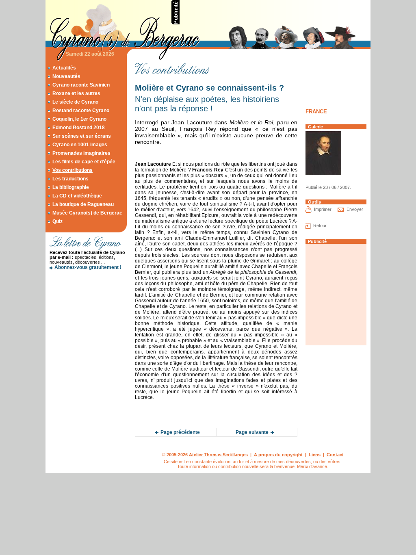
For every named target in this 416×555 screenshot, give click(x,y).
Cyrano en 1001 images (79, 144)
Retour (320, 225)
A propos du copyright (278, 454)
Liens (315, 454)
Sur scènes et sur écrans (81, 136)
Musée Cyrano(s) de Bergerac (87, 213)
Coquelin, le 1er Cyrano (79, 119)
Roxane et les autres (76, 93)
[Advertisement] (275, 12)
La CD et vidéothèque (77, 196)
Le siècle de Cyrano (75, 102)
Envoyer (355, 209)
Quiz (57, 221)
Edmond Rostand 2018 (78, 127)
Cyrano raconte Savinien (81, 85)
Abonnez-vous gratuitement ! (87, 267)
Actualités (64, 68)
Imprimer (323, 209)
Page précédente (180, 432)
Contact (335, 454)
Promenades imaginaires (81, 153)
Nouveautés (66, 76)
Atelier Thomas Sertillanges (218, 454)
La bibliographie (70, 187)
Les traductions (70, 179)
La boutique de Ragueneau (83, 204)
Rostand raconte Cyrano (80, 110)
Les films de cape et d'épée (83, 162)
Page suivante (252, 432)
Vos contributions (72, 170)
